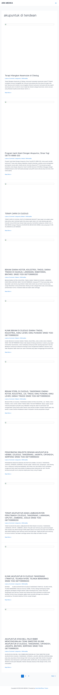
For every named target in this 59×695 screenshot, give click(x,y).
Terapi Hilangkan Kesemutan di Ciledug (22, 75)
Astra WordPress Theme (41, 688)
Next (53, 676)
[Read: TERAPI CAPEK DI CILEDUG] (29, 197)
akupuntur (18, 78)
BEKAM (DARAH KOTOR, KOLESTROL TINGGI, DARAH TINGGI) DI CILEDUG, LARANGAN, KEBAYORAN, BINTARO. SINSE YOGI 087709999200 (28, 272)
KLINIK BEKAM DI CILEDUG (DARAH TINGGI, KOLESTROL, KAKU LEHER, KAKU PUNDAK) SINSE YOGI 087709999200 (29, 332)
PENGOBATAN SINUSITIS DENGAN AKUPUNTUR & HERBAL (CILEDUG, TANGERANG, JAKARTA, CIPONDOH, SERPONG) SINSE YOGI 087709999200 (29, 454)
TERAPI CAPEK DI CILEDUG (16, 213)
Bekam (23, 216)
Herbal (23, 158)
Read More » (8, 92)
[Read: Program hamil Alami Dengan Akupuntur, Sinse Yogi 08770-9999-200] (29, 125)
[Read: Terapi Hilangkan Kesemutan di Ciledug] (29, 48)
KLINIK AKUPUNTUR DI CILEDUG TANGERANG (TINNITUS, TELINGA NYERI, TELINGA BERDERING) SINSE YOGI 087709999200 (27, 578)
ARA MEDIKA (7, 3)
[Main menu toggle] (55, 3)
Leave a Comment (9, 78)
